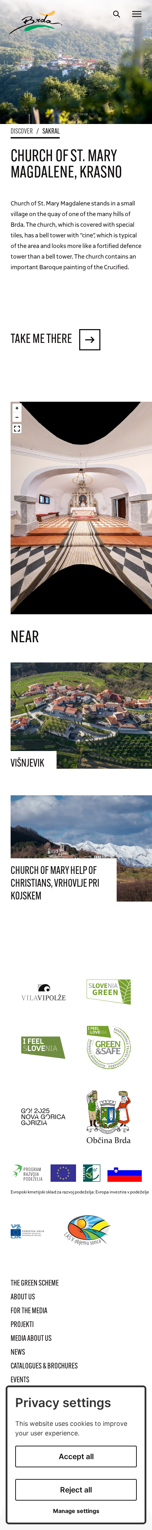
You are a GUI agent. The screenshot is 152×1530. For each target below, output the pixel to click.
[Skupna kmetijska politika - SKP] (78, 1173)
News (18, 1353)
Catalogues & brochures (44, 1366)
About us (23, 1297)
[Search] (117, 14)
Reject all (76, 1489)
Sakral (51, 131)
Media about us (31, 1339)
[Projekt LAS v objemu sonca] (88, 1231)
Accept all (76, 1456)
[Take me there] (89, 339)
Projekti (22, 1325)
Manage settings (76, 1511)
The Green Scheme (35, 1284)
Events (20, 1380)
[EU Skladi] (28, 1231)
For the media (29, 1311)
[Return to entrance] (35, 23)
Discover (22, 131)
